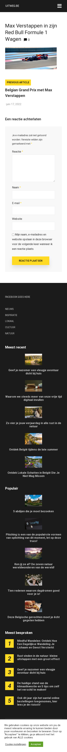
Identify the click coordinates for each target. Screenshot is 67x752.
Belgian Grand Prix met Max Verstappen (28, 93)
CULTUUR (10, 327)
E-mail (16, 203)
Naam (16, 187)
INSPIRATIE (11, 315)
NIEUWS (9, 309)
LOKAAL (9, 321)
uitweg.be (12, 6)
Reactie (17, 151)
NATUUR (9, 333)
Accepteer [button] (36, 744)
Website (17, 218)
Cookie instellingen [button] (15, 744)
